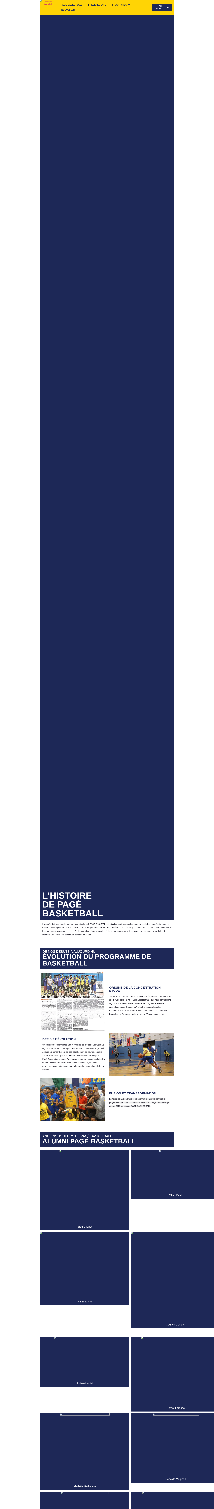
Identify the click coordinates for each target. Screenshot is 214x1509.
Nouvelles (68, 10)
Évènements (98, 5)
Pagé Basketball (71, 5)
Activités (121, 5)
